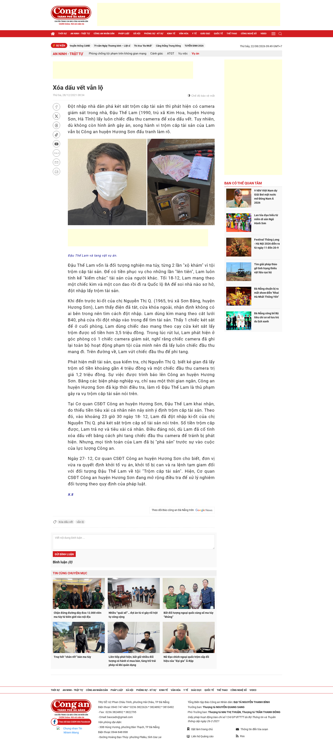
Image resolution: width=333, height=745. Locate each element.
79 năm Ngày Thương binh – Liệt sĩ (93, 45)
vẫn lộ (80, 521)
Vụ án (195, 53)
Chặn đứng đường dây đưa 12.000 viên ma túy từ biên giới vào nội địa (77, 614)
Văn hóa (183, 33)
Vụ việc (183, 53)
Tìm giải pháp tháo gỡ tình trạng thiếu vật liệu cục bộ (265, 268)
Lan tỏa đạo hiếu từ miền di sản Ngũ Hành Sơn (266, 219)
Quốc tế (218, 33)
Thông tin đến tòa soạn (254, 729)
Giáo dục (205, 33)
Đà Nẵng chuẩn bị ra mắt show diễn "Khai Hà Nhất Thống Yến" (266, 292)
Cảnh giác (156, 53)
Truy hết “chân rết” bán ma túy (72, 656)
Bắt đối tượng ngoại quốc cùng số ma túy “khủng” (188, 614)
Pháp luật (124, 33)
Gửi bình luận (64, 554)
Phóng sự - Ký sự (153, 33)
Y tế (194, 33)
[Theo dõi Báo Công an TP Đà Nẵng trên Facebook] (71, 722)
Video (264, 33)
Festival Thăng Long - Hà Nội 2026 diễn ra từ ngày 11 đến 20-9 (267, 243)
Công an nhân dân (104, 33)
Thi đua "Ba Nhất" (124, 45)
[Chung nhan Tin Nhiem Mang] (71, 731)
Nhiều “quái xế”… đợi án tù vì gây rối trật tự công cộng (133, 614)
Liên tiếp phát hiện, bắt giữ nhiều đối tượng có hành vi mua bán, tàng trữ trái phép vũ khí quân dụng (132, 660)
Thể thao (232, 33)
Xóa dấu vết (66, 521)
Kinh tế (171, 33)
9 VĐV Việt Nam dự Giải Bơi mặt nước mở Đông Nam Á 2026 (265, 196)
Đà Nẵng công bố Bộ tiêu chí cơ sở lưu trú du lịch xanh (266, 317)
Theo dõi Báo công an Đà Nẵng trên (173, 510)
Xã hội (136, 33)
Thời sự (62, 33)
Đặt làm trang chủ (202, 729)
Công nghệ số (249, 33)
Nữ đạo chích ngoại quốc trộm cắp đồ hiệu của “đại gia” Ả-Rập (186, 658)
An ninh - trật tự (80, 33)
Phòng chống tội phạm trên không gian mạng (117, 53)
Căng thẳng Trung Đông (149, 45)
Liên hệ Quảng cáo (202, 736)
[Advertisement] (188, 14)
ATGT (170, 53)
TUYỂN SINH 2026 (175, 45)
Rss (242, 736)
